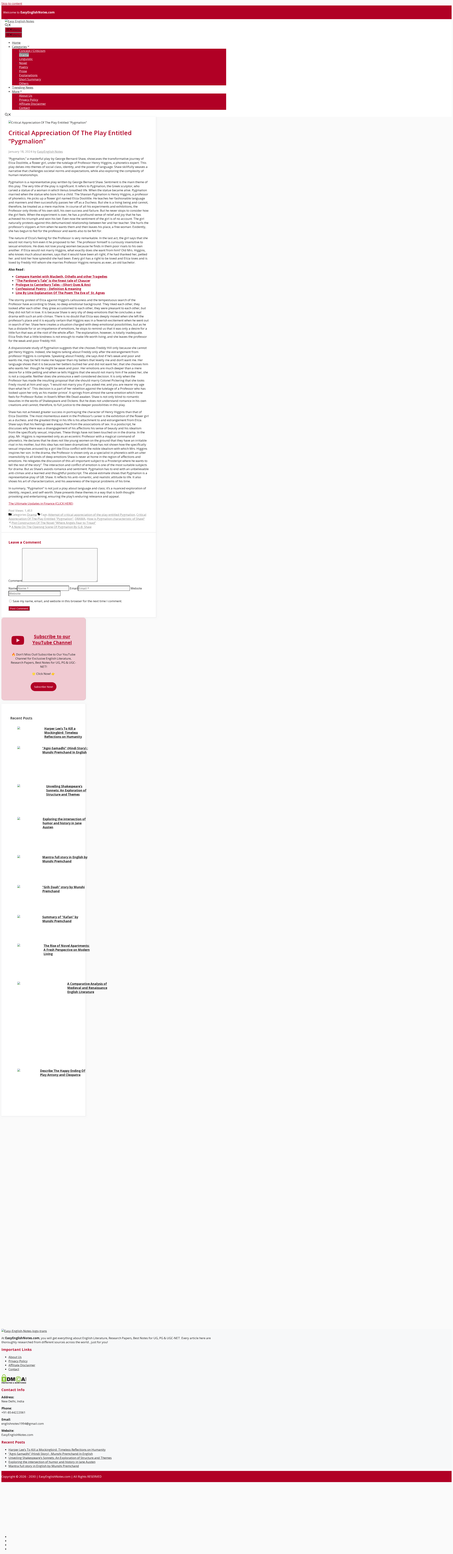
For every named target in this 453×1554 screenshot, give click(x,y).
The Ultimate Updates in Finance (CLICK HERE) (40, 503)
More (15, 91)
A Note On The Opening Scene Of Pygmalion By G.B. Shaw (51, 527)
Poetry (23, 67)
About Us (25, 96)
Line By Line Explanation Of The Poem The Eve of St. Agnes (60, 293)
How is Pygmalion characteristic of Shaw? (116, 519)
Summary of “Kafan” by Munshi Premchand (60, 919)
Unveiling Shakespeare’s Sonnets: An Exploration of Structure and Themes (66, 790)
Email (74, 588)
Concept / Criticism (32, 51)
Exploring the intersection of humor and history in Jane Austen (64, 823)
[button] (8, 25)
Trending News (22, 87)
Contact (24, 108)
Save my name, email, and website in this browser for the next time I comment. (67, 601)
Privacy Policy (28, 100)
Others (23, 83)
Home (16, 43)
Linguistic (26, 59)
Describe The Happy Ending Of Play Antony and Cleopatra (62, 1073)
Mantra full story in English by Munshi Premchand (64, 859)
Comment (15, 581)
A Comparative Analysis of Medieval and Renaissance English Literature (87, 988)
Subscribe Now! (43, 686)
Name (12, 588)
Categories (19, 47)
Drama (24, 55)
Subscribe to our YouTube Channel (52, 639)
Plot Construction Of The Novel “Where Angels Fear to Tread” (54, 523)
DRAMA (80, 519)
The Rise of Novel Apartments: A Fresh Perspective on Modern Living (67, 950)
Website (136, 588)
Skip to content (11, 3)
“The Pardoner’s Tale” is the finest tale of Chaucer (53, 281)
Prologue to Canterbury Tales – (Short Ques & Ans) (53, 285)
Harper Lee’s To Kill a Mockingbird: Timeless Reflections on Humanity (63, 733)
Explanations (28, 75)
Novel (23, 63)
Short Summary (30, 79)
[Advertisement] (34, 1141)
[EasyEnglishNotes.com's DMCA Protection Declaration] (13, 1382)
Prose (23, 71)
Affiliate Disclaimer (32, 104)
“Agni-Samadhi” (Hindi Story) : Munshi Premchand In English (65, 750)
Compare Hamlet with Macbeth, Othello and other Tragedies (61, 277)
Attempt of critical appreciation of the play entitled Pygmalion (91, 515)
